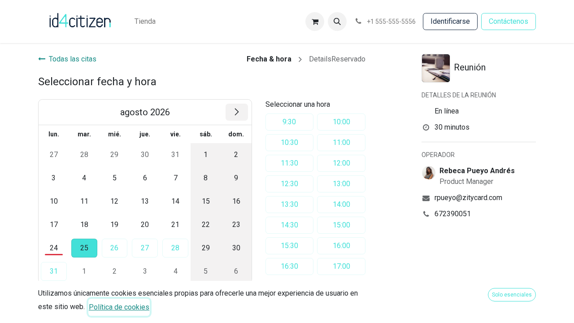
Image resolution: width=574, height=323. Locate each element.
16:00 (341, 245)
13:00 (341, 183)
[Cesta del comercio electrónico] (314, 21)
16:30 (289, 266)
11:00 (341, 142)
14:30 (289, 225)
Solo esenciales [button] (512, 295)
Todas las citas (72, 59)
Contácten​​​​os (508, 21)
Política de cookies (119, 307)
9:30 (289, 122)
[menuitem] (145, 22)
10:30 (289, 142)
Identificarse (450, 21)
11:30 (289, 163)
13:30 (289, 204)
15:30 (289, 245)
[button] (337, 21)
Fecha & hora (269, 59)
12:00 (341, 163)
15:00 (341, 225)
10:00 (341, 122)
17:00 (341, 266)
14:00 (341, 204)
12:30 (289, 183)
